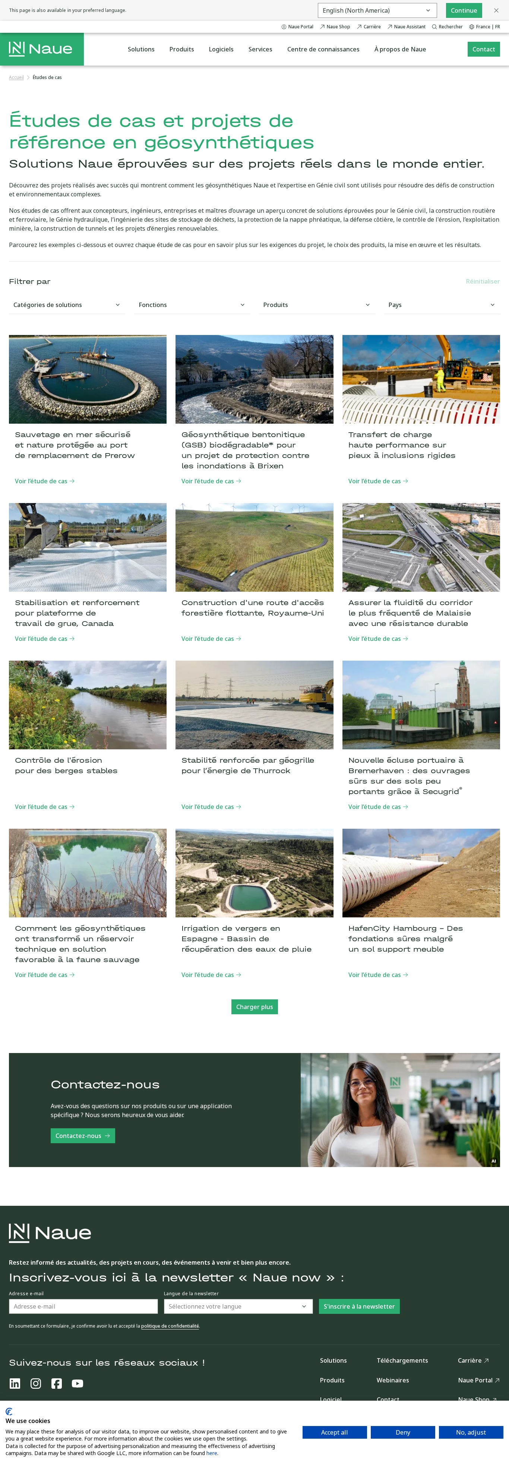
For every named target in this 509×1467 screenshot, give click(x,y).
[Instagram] (36, 1383)
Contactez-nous (78, 1136)
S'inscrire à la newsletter (359, 1306)
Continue (464, 10)
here (211, 1453)
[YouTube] (77, 1383)
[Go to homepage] (40, 49)
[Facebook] (57, 1383)
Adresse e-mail (26, 1293)
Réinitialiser (483, 281)
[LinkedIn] (15, 1383)
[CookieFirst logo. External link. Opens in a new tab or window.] (9, 1412)
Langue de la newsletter (191, 1293)
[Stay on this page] (496, 10)
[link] (47, 77)
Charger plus (254, 1007)
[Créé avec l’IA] (494, 1161)
